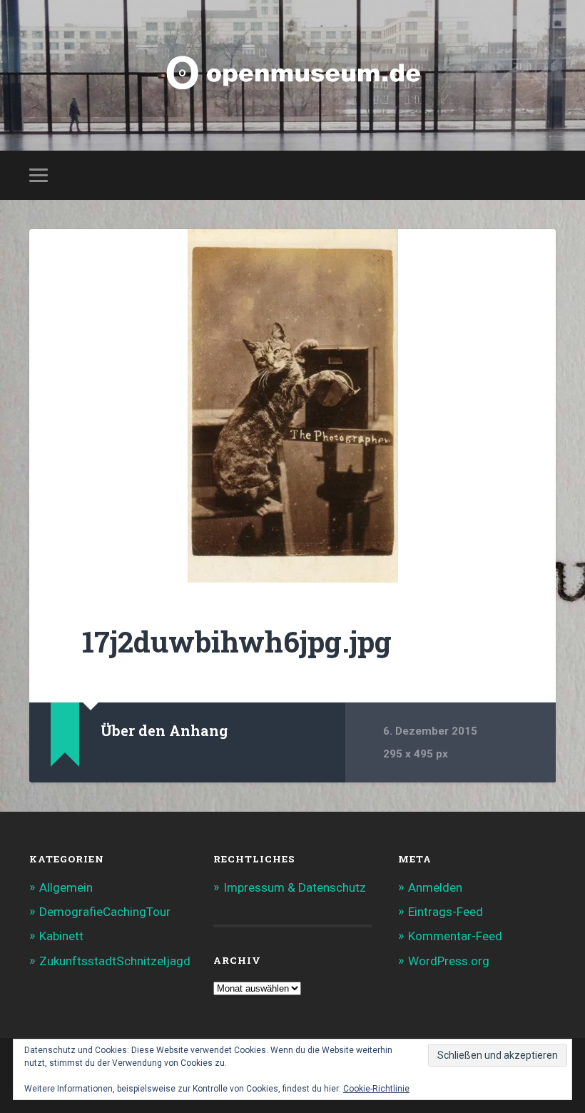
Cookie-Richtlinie (376, 1089)
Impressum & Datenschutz (294, 887)
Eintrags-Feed (445, 912)
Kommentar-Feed (455, 936)
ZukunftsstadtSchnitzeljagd (114, 961)
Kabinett (61, 936)
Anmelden (435, 887)
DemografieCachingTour (105, 912)
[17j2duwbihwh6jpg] (292, 406)
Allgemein (66, 887)
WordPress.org (448, 961)
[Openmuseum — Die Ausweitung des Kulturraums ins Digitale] (292, 75)
